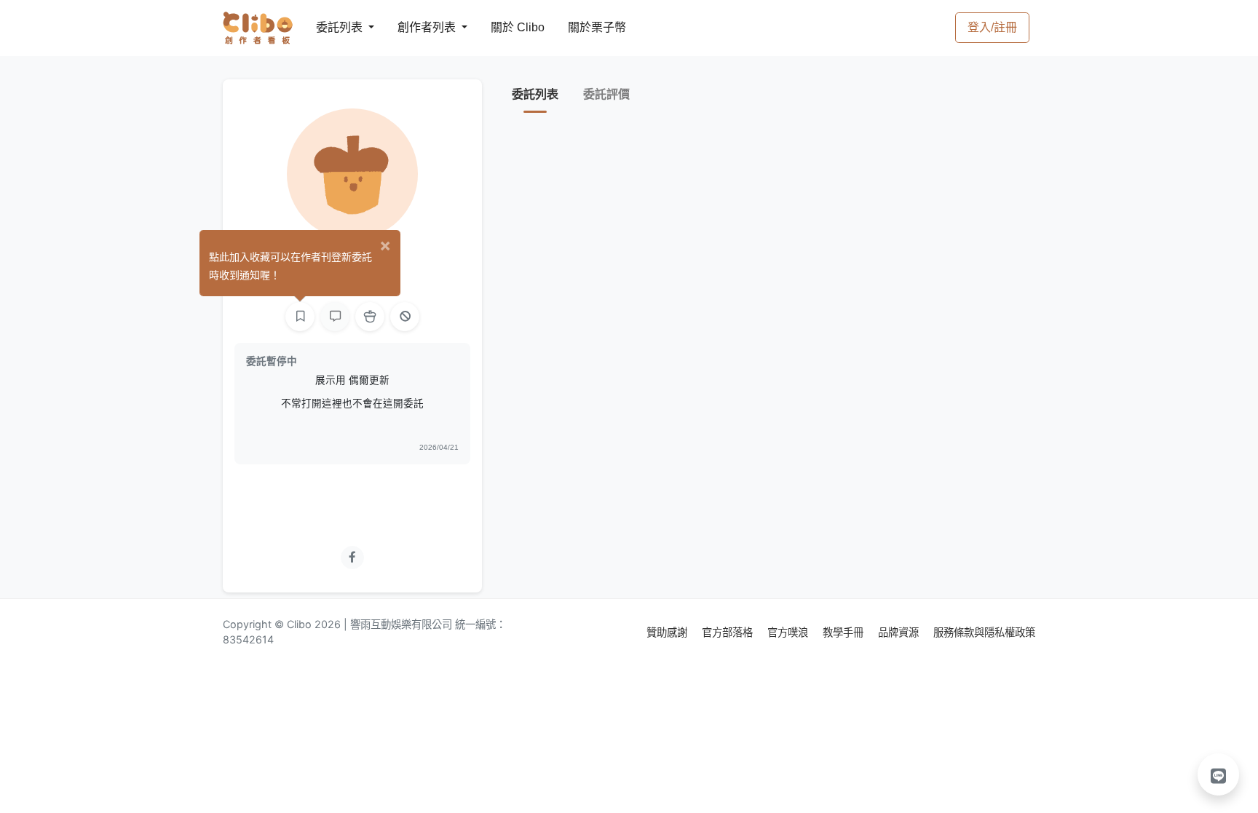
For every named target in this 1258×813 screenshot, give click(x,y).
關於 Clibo (504, 27)
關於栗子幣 (582, 27)
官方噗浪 (789, 632)
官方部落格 (729, 632)
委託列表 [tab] (535, 94)
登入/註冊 (992, 27)
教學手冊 (844, 632)
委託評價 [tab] (606, 94)
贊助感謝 (668, 632)
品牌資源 (900, 632)
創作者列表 (414, 27)
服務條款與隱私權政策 (984, 632)
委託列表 (330, 27)
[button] (1219, 774)
